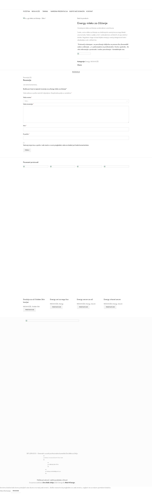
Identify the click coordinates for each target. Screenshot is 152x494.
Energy (61, 304)
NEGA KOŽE (27, 306)
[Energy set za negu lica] (62, 232)
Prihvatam (16, 490)
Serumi (93, 304)
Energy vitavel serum (112, 299)
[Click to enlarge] (26, 16)
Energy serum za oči (85, 299)
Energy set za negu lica (59, 299)
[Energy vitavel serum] (116, 232)
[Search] (128, 4)
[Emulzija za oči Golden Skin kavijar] (35, 232)
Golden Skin (36, 306)
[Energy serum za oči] (89, 232)
